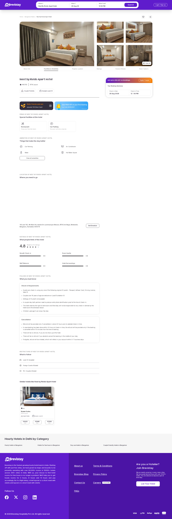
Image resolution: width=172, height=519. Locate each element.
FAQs (76, 491)
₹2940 (37, 422)
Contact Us (79, 482)
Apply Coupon (144, 80)
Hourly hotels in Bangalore (13, 445)
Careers (97, 482)
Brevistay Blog (81, 474)
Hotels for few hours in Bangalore (49, 445)
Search (131, 5)
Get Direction (92, 225)
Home (21, 16)
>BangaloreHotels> (30, 16)
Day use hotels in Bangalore (79, 445)
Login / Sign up (160, 5)
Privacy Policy (100, 474)
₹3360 (49, 422)
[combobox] (52, 6)
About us (78, 466)
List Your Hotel (148, 483)
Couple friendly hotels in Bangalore (115, 445)
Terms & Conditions (102, 466)
